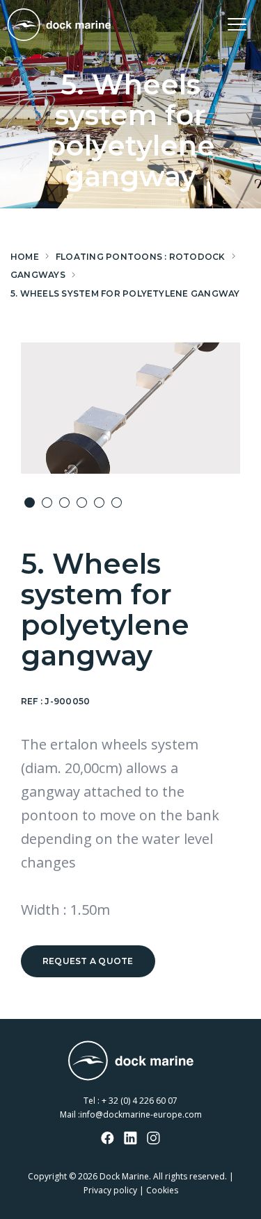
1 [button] (29, 502)
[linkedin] (131, 1139)
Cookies (162, 1190)
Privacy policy (110, 1190)
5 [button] (99, 502)
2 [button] (47, 502)
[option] (130, 408)
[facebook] (108, 1139)
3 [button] (64, 502)
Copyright (47, 1176)
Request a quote (88, 961)
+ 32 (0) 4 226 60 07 (139, 1100)
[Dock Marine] (59, 24)
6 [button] (116, 502)
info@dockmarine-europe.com (141, 1114)
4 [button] (82, 502)
